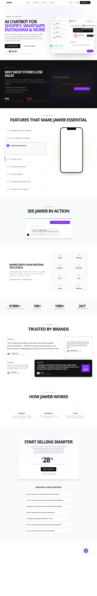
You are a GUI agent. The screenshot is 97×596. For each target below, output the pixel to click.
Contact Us (44, 2)
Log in (77, 2)
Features (52, 2)
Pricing (27, 2)
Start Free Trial (12, 46)
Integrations (36, 2)
